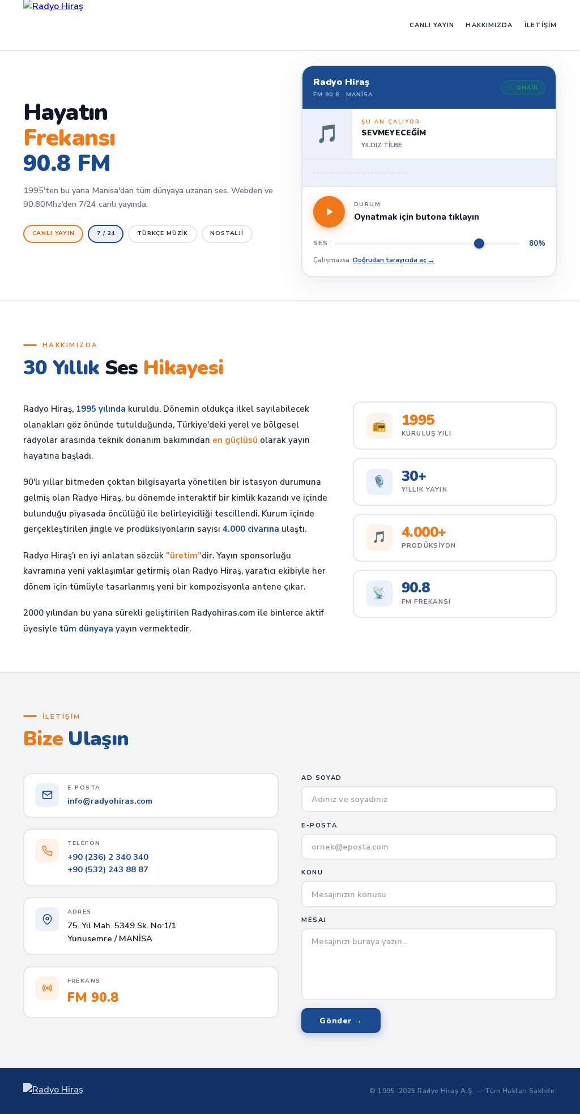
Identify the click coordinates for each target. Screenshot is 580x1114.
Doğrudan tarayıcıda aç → (393, 259)
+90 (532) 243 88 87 (107, 869)
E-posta (318, 825)
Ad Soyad (321, 778)
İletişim (540, 25)
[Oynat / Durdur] (329, 212)
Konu (311, 872)
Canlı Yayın (432, 25)
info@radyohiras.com (109, 800)
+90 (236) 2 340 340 (107, 857)
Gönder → (340, 1020)
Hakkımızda (489, 25)
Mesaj (313, 920)
